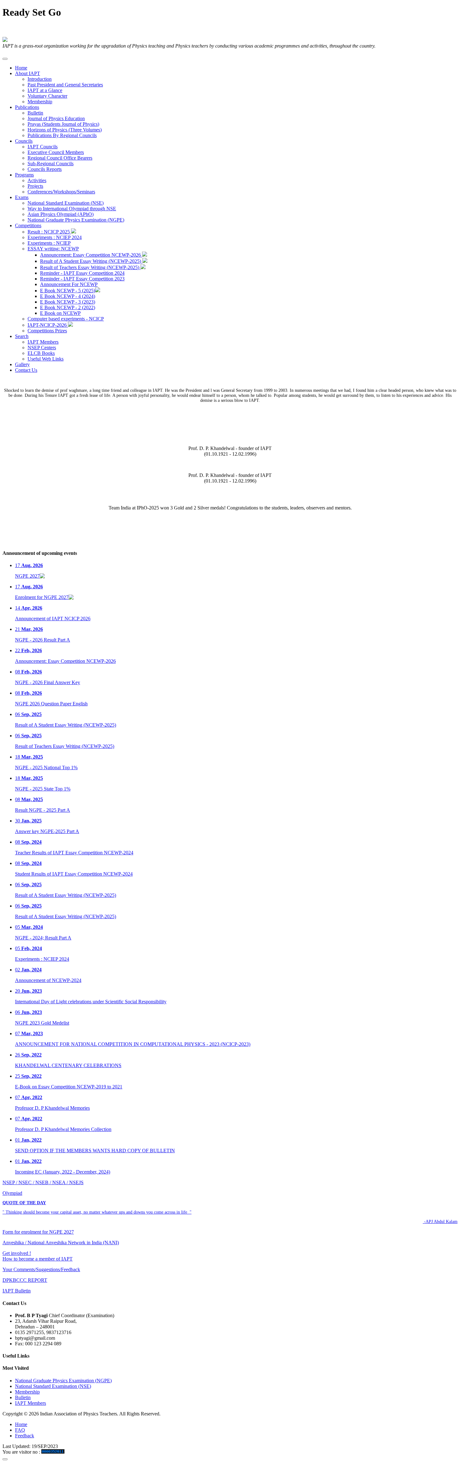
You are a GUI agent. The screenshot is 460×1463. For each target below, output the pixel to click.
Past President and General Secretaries (65, 84)
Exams (21, 197)
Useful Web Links (46, 358)
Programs (24, 174)
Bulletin (35, 112)
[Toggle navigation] (5, 59)
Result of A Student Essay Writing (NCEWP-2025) (91, 261)
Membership (40, 101)
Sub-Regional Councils (51, 163)
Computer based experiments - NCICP (66, 318)
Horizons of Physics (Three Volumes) (65, 129)
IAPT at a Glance (45, 90)
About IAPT (27, 73)
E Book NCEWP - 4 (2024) (67, 296)
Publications (27, 107)
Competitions (28, 225)
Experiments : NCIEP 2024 (55, 237)
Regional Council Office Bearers (60, 158)
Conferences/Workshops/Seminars (61, 191)
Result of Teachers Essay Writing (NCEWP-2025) (90, 267)
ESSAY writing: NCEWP (53, 248)
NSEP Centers (42, 347)
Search (21, 336)
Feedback (24, 1435)
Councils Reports (45, 169)
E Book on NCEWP (60, 313)
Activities (37, 180)
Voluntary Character (47, 96)
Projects (35, 186)
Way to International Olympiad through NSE (72, 208)
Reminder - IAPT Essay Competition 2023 (82, 278)
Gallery (22, 364)
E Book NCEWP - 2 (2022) (67, 307)
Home (21, 67)
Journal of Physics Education (56, 118)
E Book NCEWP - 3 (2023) (67, 301)
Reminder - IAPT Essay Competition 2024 (82, 273)
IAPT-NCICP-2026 (48, 325)
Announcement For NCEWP (69, 284)
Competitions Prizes (47, 330)
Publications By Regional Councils (62, 135)
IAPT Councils (43, 146)
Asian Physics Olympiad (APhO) (61, 214)
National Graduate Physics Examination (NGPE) (76, 220)
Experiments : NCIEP (49, 243)
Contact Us (26, 370)
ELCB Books (41, 353)
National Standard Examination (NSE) (66, 203)
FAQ (20, 1430)
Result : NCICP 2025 (49, 231)
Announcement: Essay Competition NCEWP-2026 (91, 255)
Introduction (40, 79)
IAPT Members (43, 342)
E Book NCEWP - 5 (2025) (67, 290)
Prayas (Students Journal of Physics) (63, 124)
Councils (24, 141)
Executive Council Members (56, 152)
